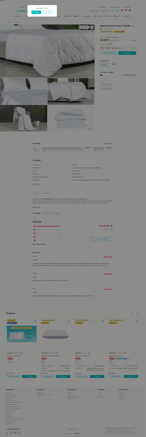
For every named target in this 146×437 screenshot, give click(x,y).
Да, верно (36, 12)
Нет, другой (48, 12)
